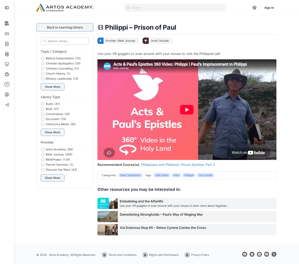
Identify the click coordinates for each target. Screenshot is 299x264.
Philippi (188, 175)
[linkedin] (259, 254)
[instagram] (252, 254)
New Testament (130, 175)
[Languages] (254, 7)
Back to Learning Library (65, 27)
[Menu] (7, 8)
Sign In (269, 7)
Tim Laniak (205, 175)
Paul (176, 175)
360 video (162, 175)
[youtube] (266, 254)
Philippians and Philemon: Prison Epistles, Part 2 (178, 165)
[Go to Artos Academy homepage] (64, 7)
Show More (52, 86)
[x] (274, 254)
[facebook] (244, 254)
